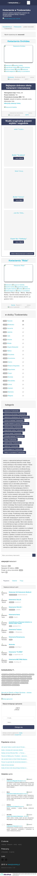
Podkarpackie (17, 27)
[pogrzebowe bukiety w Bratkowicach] (10, 67)
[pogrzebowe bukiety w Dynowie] (21, 286)
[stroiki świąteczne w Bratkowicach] (10, 71)
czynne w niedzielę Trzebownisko (13, 420)
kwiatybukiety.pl (14, 864)
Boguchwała (11, 369)
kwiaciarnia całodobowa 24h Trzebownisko (16, 417)
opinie (27, 115)
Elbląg (10, 639)
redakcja (3, 844)
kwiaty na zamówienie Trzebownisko (14, 452)
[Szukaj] (34, 555)
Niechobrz (11, 392)
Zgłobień (10, 388)
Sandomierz (12, 609)
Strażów (9, 339)
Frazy (21, 581)
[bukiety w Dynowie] (19, 288)
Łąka (8, 336)
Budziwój (10, 377)
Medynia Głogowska (13, 366)
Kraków (26, 816)
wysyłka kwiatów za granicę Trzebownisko (16, 423)
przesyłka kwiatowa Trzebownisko (14, 436)
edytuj (19, 844)
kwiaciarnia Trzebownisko (11, 411)
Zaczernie (10, 328)
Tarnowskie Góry (13, 594)
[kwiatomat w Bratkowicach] (24, 69)
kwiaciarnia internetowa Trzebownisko (15, 414)
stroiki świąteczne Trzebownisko (13, 449)
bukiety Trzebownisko (10, 439)
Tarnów (24, 781)
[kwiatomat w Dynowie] (26, 288)
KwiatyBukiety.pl (7, 27)
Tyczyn (10, 373)
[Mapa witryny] (2, 860)
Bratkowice (11, 77)
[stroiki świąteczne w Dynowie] (10, 290)
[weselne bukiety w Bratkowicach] (17, 65)
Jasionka (9, 332)
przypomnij (18, 735)
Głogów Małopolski (12, 347)
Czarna (10, 362)
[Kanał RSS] (6, 860)
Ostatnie (14, 581)
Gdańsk (11, 617)
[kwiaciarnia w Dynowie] (8, 284)
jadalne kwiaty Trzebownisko (12, 443)
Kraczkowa (11, 354)
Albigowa (10, 395)
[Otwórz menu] (28, 2)
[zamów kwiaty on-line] (18, 20)
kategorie (9, 844)
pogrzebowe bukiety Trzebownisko (14, 430)
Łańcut (10, 384)
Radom (11, 662)
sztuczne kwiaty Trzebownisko (12, 433)
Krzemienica (11, 358)
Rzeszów (9, 321)
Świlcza (9, 351)
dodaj (20, 733)
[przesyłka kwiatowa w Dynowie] (10, 288)
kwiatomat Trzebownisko (11, 446)
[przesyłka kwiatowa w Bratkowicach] (23, 67)
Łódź (10, 626)
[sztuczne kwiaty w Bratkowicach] (9, 69)
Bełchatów (11, 647)
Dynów (13, 305)
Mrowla (9, 343)
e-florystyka (4, 852)
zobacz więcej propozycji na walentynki (22, 253)
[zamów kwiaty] (18, 108)
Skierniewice (24, 793)
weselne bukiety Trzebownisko (13, 427)
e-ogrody (11, 852)
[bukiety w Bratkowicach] (17, 69)
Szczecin (11, 632)
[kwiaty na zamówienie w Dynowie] (23, 290)
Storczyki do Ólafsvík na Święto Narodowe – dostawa (16, 692)
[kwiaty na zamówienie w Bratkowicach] (23, 71)
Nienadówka (11, 381)
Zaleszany (11, 602)
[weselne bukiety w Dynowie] (9, 286)
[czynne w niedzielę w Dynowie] (18, 284)
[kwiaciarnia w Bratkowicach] (8, 65)
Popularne (6, 581)
